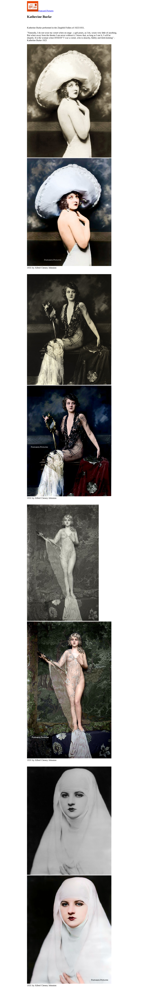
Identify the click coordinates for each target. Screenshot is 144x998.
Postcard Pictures (45, 11)
